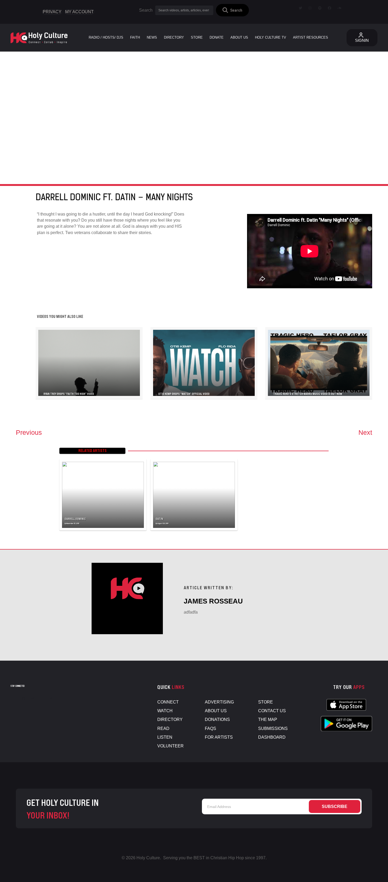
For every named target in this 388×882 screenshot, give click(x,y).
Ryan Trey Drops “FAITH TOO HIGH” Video (69, 393)
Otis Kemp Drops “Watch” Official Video (184, 393)
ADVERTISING (219, 702)
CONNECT (168, 702)
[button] (232, 10)
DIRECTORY (170, 719)
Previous (29, 432)
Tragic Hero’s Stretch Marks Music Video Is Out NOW (307, 393)
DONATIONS (217, 719)
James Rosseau (213, 601)
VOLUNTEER (170, 746)
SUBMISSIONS (273, 728)
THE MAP (267, 719)
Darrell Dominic (75, 518)
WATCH (165, 711)
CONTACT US (272, 711)
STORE (265, 702)
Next (365, 432)
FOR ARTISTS (219, 737)
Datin (159, 518)
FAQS (210, 728)
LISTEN (164, 737)
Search (146, 10)
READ (163, 728)
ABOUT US (216, 711)
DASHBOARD (272, 737)
